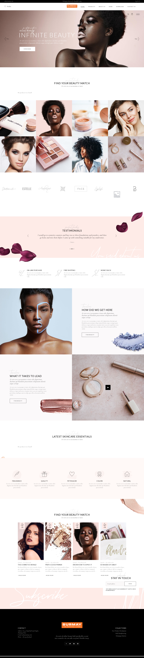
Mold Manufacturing (120, 633)
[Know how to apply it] (86, 541)
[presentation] (28, 236)
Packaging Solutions (121, 636)
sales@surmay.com (8, 1)
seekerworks (28, 562)
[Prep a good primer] (58, 541)
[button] (70, 248)
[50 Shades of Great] (113, 541)
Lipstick (20, 562)
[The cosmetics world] (31, 541)
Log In (136, 1)
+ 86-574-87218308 (27, 637)
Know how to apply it (82, 565)
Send (130, 583)
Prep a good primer (53, 565)
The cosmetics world (27, 565)
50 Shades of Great (108, 565)
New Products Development (119, 631)
